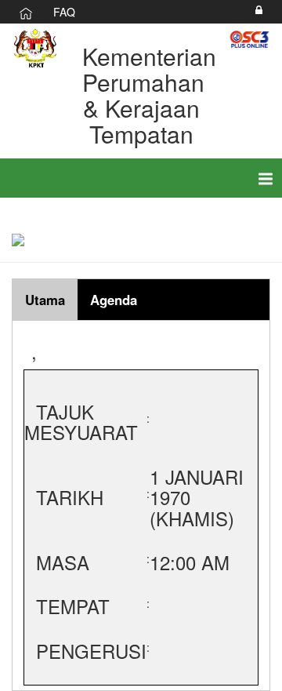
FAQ (64, 12)
